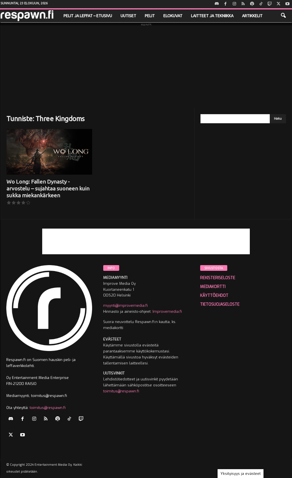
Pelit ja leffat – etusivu (88, 15)
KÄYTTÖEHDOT (214, 295)
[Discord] (216, 4)
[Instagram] (234, 4)
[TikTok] (260, 4)
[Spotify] (252, 4)
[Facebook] (225, 4)
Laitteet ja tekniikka (212, 15)
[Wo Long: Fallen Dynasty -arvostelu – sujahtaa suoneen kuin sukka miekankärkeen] (49, 152)
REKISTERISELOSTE (217, 278)
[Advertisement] (146, 65)
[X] (278, 4)
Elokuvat (172, 15)
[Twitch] (269, 4)
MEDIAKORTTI (213, 286)
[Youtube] (287, 4)
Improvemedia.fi (167, 311)
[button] (283, 15)
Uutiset (128, 15)
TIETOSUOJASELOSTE (220, 304)
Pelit (150, 15)
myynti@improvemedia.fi (125, 305)
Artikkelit (252, 15)
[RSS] (243, 4)
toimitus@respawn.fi (48, 407)
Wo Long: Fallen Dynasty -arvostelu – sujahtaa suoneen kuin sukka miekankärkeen (48, 188)
